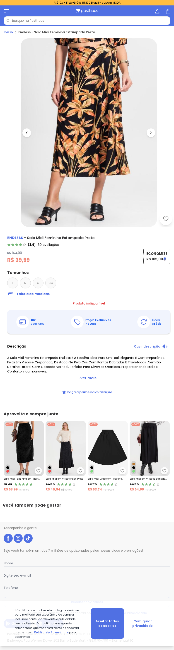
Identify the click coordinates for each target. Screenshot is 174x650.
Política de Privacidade (51, 632)
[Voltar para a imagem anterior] (26, 132)
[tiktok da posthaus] (28, 538)
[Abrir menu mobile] (6, 10)
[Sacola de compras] (167, 11)
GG (50, 283)
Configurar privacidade (142, 623)
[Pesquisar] (8, 20)
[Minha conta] (157, 11)
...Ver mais (87, 378)
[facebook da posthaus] (8, 538)
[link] (33, 244)
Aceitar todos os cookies (107, 623)
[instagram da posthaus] (18, 538)
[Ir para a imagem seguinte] (151, 132)
